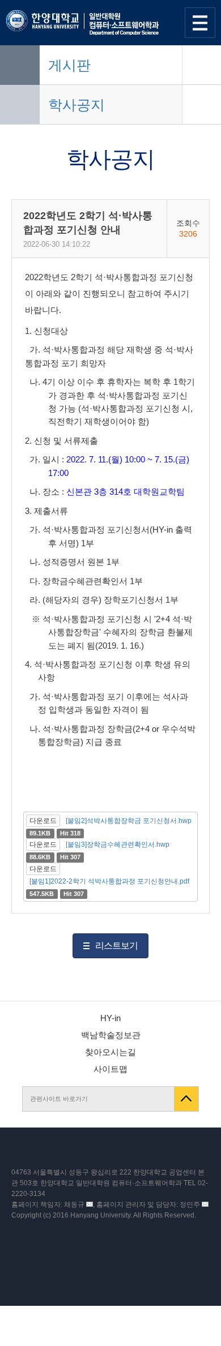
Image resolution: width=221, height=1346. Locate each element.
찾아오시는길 (110, 1052)
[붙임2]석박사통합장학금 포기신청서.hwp (129, 821)
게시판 (69, 65)
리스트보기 (116, 945)
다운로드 (43, 821)
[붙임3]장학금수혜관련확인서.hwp (117, 844)
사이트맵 (111, 1069)
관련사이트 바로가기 (59, 1098)
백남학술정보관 (111, 1035)
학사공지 (76, 105)
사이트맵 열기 (200, 22)
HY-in (110, 1018)
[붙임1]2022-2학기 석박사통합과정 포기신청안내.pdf (109, 881)
